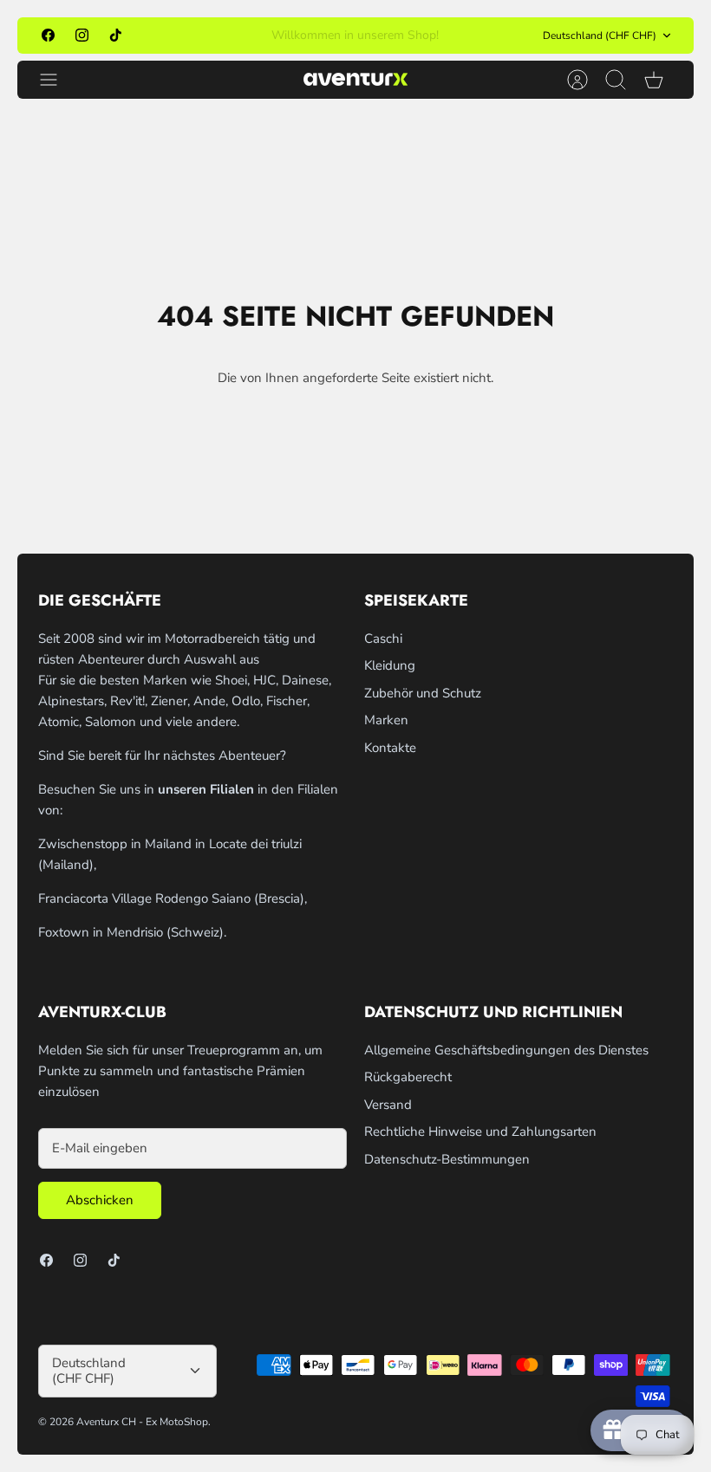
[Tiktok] (116, 35)
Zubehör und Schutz (422, 693)
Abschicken (100, 1200)
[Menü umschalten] (57, 79)
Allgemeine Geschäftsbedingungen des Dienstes (506, 1050)
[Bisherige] (221, 36)
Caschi (383, 638)
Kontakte (390, 747)
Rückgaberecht (408, 1077)
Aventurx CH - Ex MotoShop (142, 1422)
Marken (386, 720)
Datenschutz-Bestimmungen (447, 1159)
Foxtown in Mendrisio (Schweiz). (132, 932)
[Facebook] (48, 35)
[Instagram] (82, 35)
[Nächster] (490, 36)
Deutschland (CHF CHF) (599, 35)
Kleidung (389, 665)
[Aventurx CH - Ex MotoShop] (355, 79)
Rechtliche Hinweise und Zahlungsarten (480, 1131)
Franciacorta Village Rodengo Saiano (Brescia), (172, 898)
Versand (388, 1104)
